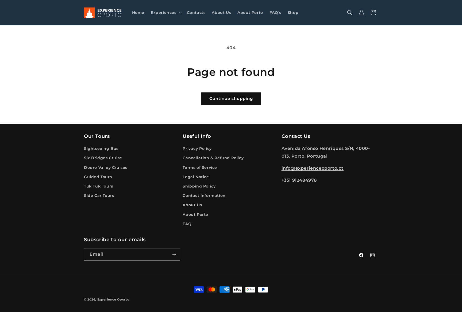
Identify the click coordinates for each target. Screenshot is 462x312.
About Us (192, 204)
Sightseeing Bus (101, 148)
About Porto (195, 214)
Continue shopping (231, 98)
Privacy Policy (197, 148)
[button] (166, 12)
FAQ (187, 223)
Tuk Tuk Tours (98, 186)
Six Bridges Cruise (103, 157)
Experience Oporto (113, 299)
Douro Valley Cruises (105, 167)
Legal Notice (196, 176)
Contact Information (204, 195)
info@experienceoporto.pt (313, 168)
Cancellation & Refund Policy (213, 157)
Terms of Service (200, 167)
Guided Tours (98, 176)
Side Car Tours (99, 195)
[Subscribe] (174, 254)
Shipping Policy (199, 186)
